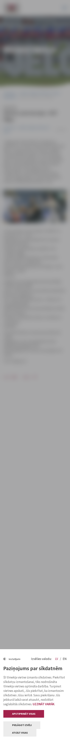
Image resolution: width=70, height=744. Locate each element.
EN (65, 659)
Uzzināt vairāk (44, 704)
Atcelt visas (20, 732)
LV (57, 659)
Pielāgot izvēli (22, 725)
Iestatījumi (14, 659)
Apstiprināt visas (23, 713)
